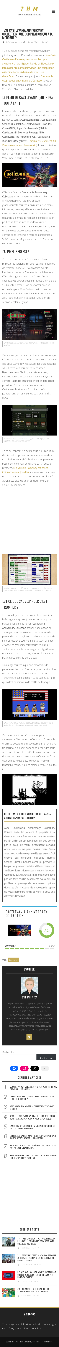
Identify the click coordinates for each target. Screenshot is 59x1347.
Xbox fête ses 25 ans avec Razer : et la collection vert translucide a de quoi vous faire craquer (32, 1117)
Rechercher (8, 1052)
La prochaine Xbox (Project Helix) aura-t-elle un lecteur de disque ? (32, 1098)
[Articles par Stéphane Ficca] (29, 986)
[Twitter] (29, 1037)
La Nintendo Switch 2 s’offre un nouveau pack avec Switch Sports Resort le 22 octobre (33, 1137)
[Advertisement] (29, 519)
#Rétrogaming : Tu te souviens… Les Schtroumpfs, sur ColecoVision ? (33, 1290)
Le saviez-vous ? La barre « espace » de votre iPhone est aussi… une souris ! (33, 1088)
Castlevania (13, 960)
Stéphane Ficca (12, 42)
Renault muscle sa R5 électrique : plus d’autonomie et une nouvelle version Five (33, 1157)
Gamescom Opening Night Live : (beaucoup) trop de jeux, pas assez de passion (32, 1127)
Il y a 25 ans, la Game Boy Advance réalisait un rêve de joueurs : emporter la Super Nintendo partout (36, 1275)
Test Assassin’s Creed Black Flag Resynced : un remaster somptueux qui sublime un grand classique (36, 1258)
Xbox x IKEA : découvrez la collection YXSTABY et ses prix (32, 1107)
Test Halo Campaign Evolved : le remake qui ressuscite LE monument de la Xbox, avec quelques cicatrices (36, 1241)
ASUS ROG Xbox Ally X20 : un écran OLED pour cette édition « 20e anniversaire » (33, 1147)
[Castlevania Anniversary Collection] (19, 930)
